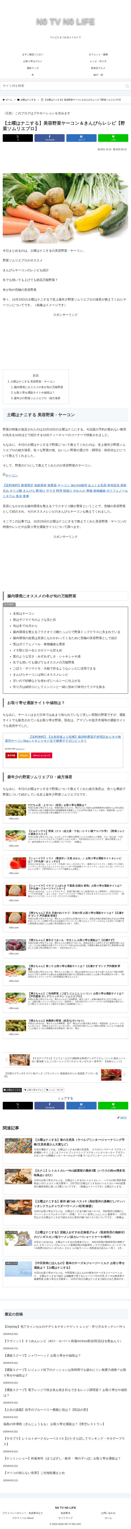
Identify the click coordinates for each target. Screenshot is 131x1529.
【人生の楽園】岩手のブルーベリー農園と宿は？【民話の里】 (46, 1409)
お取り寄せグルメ (35, 1090)
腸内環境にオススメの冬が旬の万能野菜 (38, 387)
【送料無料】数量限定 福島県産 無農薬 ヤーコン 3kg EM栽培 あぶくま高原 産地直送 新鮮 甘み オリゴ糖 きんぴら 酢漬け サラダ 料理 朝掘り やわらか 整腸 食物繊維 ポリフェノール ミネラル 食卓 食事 (65, 491)
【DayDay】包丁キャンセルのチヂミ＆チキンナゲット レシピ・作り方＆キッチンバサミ (64, 1326)
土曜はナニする (13, 1090)
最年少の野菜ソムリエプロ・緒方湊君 (37, 398)
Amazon (24, 755)
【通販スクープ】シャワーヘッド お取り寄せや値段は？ (42, 1355)
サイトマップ (65, 1518)
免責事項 (65, 1513)
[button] (127, 86)
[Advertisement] (65, 161)
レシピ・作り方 (56, 1090)
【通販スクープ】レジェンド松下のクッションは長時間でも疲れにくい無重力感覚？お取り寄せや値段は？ (64, 1372)
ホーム (108, 1518)
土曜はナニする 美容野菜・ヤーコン (33, 381)
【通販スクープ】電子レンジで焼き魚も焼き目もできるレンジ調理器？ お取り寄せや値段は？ (65, 1392)
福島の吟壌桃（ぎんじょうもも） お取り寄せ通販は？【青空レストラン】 (54, 1424)
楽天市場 (11, 755)
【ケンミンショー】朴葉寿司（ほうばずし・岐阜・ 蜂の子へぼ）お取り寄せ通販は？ (62, 1458)
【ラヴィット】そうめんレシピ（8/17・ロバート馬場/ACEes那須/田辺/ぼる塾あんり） (63, 1341)
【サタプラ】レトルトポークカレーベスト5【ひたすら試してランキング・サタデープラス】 (64, 1441)
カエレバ (20, 749)
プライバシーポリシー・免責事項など (22, 1513)
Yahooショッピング (41, 755)
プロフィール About (22, 1518)
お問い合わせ (108, 1513)
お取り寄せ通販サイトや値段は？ (34, 392)
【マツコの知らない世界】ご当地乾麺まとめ (34, 1473)
